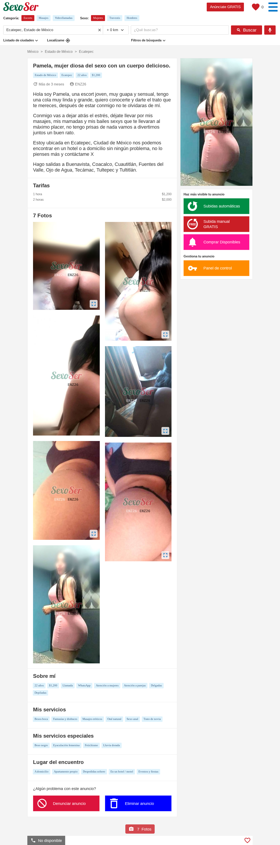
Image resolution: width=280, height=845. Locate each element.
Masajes (43, 17)
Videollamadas (63, 17)
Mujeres (98, 17)
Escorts (28, 17)
